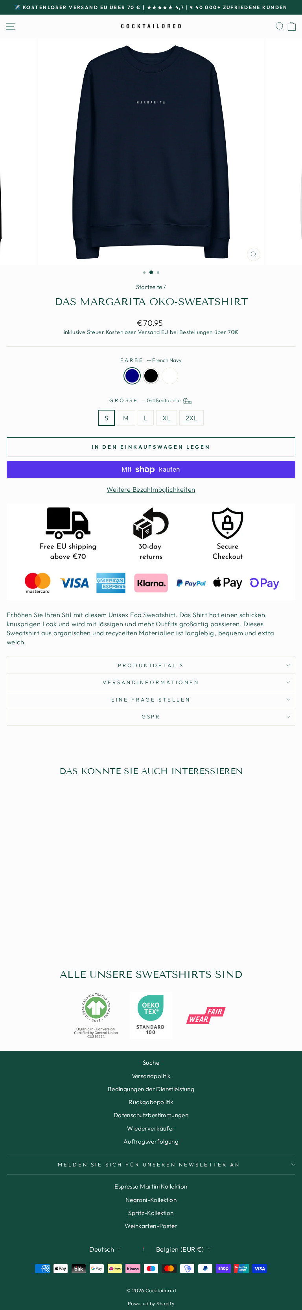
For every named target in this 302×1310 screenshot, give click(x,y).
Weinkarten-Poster (151, 1226)
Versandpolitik (151, 1076)
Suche (151, 1062)
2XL (191, 418)
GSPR (151, 716)
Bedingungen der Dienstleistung (151, 1089)
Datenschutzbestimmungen (151, 1115)
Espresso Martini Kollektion (150, 1186)
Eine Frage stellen (151, 699)
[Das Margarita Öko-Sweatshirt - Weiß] (71, 933)
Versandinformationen (151, 682)
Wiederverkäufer (151, 1128)
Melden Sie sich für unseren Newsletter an (149, 1164)
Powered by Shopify (151, 1303)
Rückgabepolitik (151, 1102)
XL (166, 418)
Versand (149, 332)
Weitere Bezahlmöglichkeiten (151, 489)
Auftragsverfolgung (151, 1141)
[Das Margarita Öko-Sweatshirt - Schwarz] (62, 933)
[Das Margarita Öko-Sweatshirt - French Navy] (53, 933)
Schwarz (151, 376)
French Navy (132, 376)
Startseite (149, 287)
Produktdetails (151, 665)
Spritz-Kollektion (150, 1213)
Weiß (170, 376)
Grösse (145, 400)
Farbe (151, 360)
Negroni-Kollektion (151, 1200)
